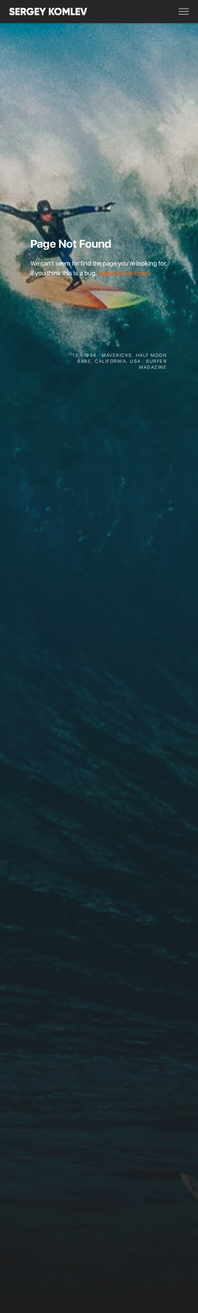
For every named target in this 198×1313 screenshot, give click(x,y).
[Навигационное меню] (184, 11)
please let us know (124, 273)
